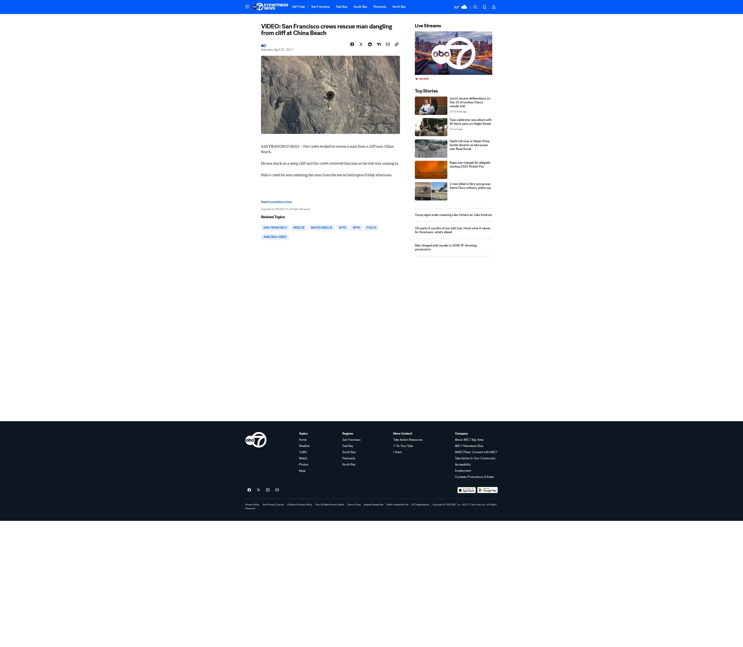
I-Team (397, 452)
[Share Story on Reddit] (370, 44)
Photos (303, 464)
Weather (304, 446)
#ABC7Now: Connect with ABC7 (476, 452)
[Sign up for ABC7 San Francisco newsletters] (277, 490)
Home (303, 439)
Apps (302, 470)
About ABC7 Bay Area (469, 439)
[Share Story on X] (361, 44)
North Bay (399, 7)
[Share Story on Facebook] (352, 44)
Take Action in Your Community (475, 458)
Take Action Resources (407, 439)
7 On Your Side (403, 446)
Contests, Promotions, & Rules (474, 476)
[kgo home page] (255, 440)
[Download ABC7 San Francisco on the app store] (466, 490)
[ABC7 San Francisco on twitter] (258, 490)
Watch (303, 458)
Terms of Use (354, 504)
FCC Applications (420, 504)
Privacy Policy (252, 504)
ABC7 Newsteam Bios (469, 446)
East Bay (341, 7)
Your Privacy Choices (273, 504)
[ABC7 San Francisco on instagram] (268, 490)
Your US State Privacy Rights (329, 504)
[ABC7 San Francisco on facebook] (249, 490)
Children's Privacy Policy (299, 504)
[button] (247, 6)
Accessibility (463, 464)
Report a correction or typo (276, 202)
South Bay (360, 7)
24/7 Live (298, 7)
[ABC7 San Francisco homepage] (270, 7)
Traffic (303, 452)
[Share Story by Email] (387, 44)
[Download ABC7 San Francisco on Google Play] (487, 490)
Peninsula (379, 7)
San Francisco (320, 7)
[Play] (453, 53)
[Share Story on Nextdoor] (379, 44)
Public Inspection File (397, 504)
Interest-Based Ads (373, 504)
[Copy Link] (396, 44)
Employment (463, 470)
